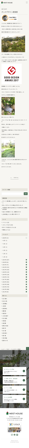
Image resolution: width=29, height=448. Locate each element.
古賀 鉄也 (4, 308)
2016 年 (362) (5, 282)
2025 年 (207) (5, 260)
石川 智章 (4, 318)
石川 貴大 (4, 298)
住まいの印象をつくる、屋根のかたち (11, 212)
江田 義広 (4, 303)
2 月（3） (5, 253)
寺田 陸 (4, 321)
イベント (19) (5, 222)
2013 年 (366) (5, 289)
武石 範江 (4, 333)
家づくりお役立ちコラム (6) (9, 227)
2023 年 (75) (5, 264)
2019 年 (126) (5, 274)
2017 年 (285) (5, 279)
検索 (26, 194)
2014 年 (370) (5, 287)
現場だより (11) (6, 230)
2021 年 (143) (5, 269)
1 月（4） (5, 257)
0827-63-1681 (11, 420)
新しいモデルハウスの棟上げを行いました (12, 205)
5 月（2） (5, 244)
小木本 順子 (5, 316)
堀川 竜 (4, 335)
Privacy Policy (14, 440)
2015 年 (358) (5, 284)
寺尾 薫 (4, 323)
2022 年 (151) (5, 267)
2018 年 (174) (5, 277)
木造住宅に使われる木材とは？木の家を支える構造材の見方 (14, 208)
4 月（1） (5, 247)
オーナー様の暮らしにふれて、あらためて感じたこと (14, 202)
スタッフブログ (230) (7, 225)
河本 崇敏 (4, 338)
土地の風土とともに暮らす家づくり (11, 214)
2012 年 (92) (5, 292)
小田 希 (4, 306)
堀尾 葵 (4, 311)
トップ (2, 349)
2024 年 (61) (5, 262)
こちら (18, 86)
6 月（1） (5, 240)
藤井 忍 (4, 328)
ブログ (7, 349)
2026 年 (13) (5, 238)
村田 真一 (4, 313)
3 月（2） (5, 250)
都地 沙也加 (5, 326)
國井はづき (5, 340)
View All (16, 177)
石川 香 (4, 330)
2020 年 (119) (5, 272)
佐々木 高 (4, 301)
